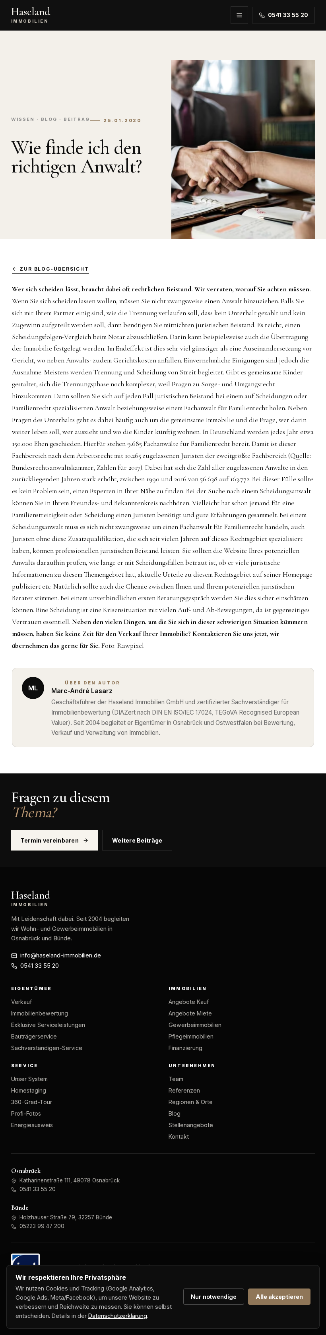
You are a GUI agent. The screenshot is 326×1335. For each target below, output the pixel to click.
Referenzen (184, 1090)
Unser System (29, 1078)
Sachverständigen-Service (46, 1047)
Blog (174, 1113)
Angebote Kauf (189, 1001)
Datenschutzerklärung (117, 1315)
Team (176, 1078)
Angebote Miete (190, 1013)
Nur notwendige (214, 1296)
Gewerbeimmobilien (195, 1024)
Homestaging (28, 1090)
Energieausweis (32, 1125)
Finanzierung (185, 1047)
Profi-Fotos (26, 1113)
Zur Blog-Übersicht (54, 269)
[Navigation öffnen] (239, 15)
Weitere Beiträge (137, 840)
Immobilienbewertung (39, 1013)
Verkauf (21, 1001)
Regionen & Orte (191, 1102)
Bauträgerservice (34, 1036)
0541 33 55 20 (288, 15)
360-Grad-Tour (31, 1102)
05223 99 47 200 (41, 1226)
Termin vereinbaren (50, 840)
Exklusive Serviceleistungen (48, 1024)
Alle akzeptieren (279, 1296)
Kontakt (179, 1136)
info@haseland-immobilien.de (60, 955)
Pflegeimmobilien (191, 1036)
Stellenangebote (191, 1125)
